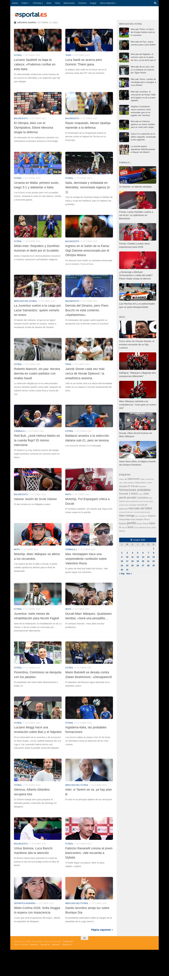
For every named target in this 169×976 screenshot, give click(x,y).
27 (143, 565)
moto (68, 494)
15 (153, 557)
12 (138, 557)
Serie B (124, 528)
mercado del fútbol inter (126, 512)
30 (122, 570)
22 (153, 561)
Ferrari (134, 486)
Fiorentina (142, 486)
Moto (49, 3)
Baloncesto (69, 3)
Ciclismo (82, 3)
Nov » (129, 573)
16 (122, 561)
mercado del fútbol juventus (142, 512)
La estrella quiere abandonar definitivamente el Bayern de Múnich (143, 149)
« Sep (122, 573)
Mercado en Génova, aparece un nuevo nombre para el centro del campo (143, 124)
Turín (136, 528)
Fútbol (24, 3)
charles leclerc (140, 483)
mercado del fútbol (25, 301)
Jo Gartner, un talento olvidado (135, 186)
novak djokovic (142, 516)
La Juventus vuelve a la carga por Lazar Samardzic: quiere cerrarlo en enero (37, 310)
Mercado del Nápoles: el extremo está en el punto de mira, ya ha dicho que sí (143, 57)
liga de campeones (132, 501)
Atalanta (121, 479)
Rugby (93, 3)
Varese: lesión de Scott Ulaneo (35, 499)
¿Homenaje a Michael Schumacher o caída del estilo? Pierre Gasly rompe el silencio (136, 275)
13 (143, 557)
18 (132, 561)
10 (127, 557)
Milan (122, 515)
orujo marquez (137, 519)
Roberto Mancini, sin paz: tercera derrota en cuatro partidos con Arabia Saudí (37, 373)
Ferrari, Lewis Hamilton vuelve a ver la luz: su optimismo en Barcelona (136, 215)
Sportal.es (67, 944)
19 (138, 561)
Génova (140, 494)
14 (148, 557)
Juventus (142, 497)
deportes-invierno (24, 903)
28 (148, 565)
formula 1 (124, 493)
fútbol (134, 493)
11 (132, 557)
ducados (123, 486)
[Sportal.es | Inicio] (30, 15)
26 (138, 565)
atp (126, 479)
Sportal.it (34, 944)
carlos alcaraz (128, 483)
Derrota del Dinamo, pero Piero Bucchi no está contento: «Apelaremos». (86, 310)
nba (136, 516)
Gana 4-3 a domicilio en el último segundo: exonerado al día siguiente (143, 137)
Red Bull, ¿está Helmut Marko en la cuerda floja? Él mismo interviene (37, 440)
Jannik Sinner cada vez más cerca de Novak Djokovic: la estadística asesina (85, 373)
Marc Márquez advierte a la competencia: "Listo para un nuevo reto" (137, 404)
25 (132, 565)
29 (153, 565)
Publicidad (68, 941)
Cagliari (142, 479)
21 (148, 561)
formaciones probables (135, 490)
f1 (129, 486)
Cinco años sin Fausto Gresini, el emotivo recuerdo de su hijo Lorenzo (136, 344)
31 (127, 570)
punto (131, 523)
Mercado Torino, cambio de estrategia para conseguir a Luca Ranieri (143, 82)
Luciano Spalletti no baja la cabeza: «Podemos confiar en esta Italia (34, 64)
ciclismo (149, 482)
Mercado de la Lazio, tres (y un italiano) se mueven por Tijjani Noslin (142, 70)
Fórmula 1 (38, 3)
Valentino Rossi (145, 528)
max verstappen (130, 505)
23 (122, 565)
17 (127, 561)
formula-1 (19, 431)
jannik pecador (128, 497)
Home (15, 3)
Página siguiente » (102, 929)
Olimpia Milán (124, 519)
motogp (130, 515)
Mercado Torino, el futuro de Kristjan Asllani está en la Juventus (143, 32)
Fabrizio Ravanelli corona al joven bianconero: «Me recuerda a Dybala (88, 853)
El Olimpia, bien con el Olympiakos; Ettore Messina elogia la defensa (33, 127)
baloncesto (21, 118)
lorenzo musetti (143, 501)
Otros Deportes (107, 3)
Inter (146, 493)
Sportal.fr (56, 944)
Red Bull (140, 523)
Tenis (57, 3)
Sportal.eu (45, 944)
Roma (145, 524)
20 (143, 561)
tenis (131, 527)
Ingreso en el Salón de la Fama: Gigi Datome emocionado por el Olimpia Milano (87, 250)
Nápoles (151, 516)
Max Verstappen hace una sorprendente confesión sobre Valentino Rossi (86, 558)
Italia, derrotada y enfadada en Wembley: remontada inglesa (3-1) (87, 187)
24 (127, 565)
